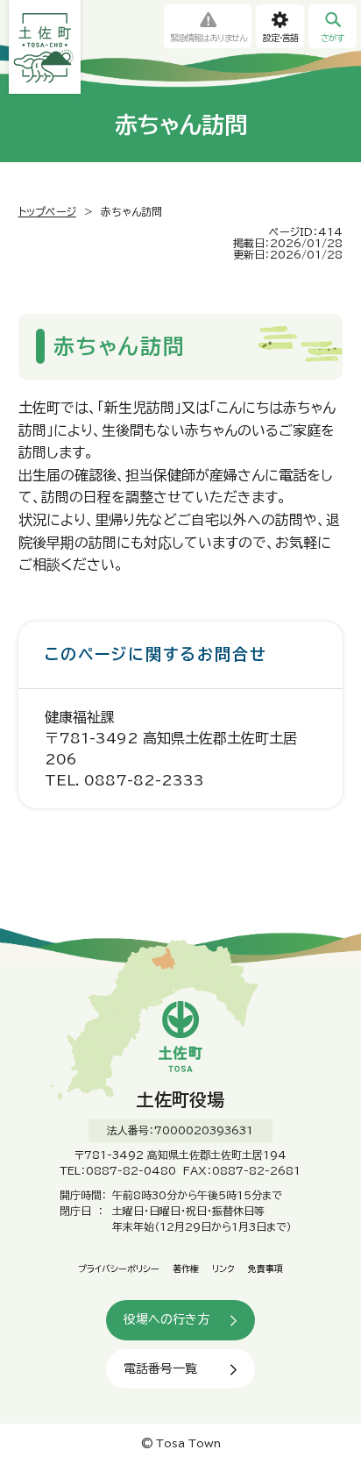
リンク (223, 1268)
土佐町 (45, 47)
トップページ (47, 211)
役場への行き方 (166, 1319)
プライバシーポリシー (118, 1268)
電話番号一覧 (160, 1368)
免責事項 (265, 1268)
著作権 (186, 1268)
